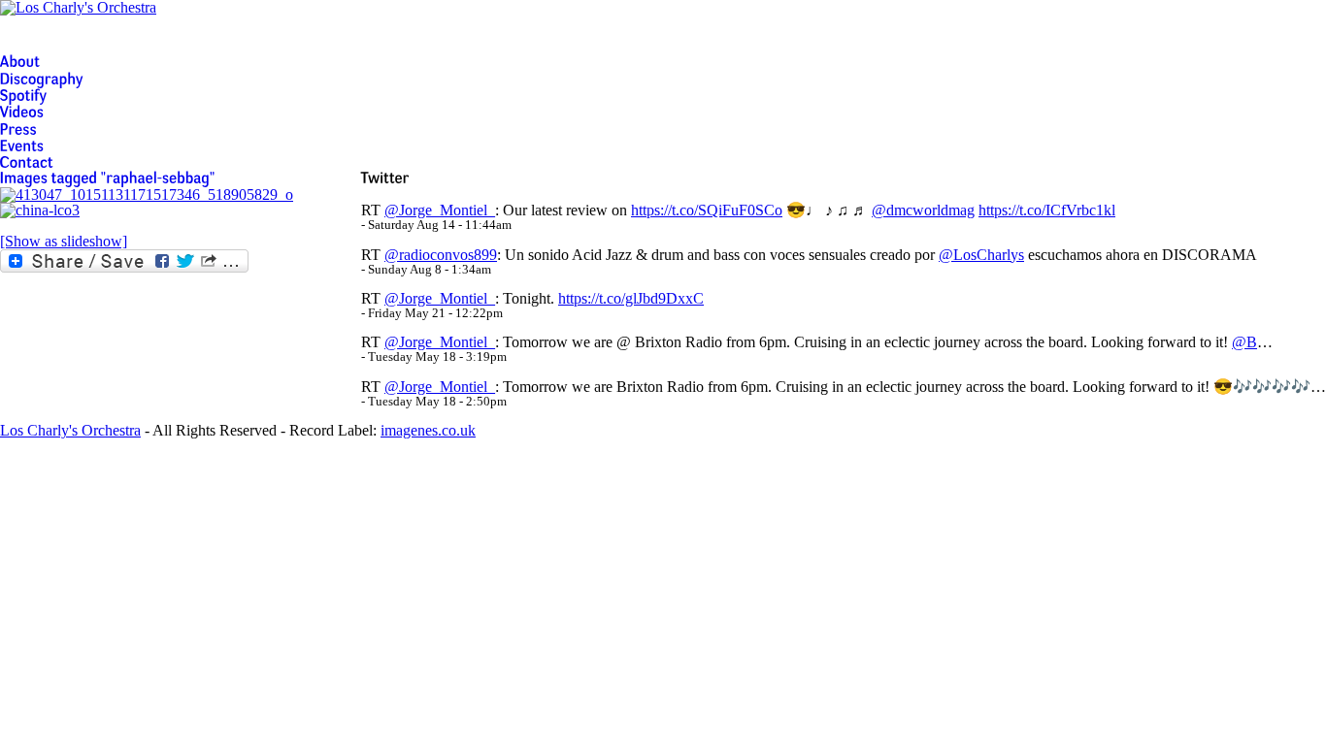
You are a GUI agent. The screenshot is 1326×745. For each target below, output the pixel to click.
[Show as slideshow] (63, 241)
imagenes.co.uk (428, 430)
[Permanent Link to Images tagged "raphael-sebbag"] (107, 178)
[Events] (22, 146)
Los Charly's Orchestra (70, 430)
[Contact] (27, 162)
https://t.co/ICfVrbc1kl (1046, 210)
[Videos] (22, 112)
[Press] (19, 128)
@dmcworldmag (923, 210)
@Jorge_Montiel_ (439, 210)
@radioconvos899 (440, 254)
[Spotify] (24, 95)
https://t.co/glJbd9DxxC (631, 298)
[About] (20, 61)
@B (1244, 342)
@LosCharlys (981, 254)
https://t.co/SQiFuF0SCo (706, 210)
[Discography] (41, 78)
